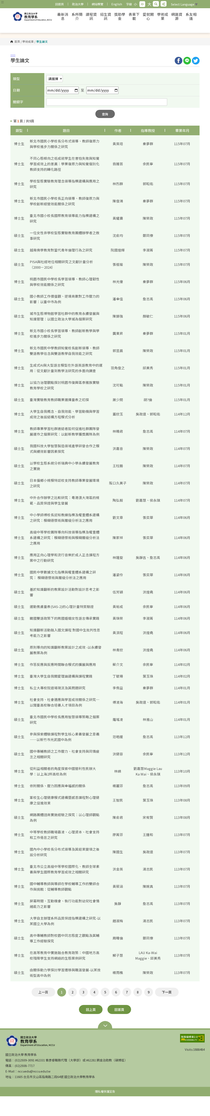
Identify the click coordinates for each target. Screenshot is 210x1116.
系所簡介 (77, 16)
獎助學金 (119, 16)
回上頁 (91, 1009)
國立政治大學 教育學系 (32, 16)
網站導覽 (97, 4)
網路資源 (176, 16)
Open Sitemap (105, 1026)
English (116, 4)
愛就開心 (148, 16)
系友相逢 (191, 16)
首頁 (17, 41)
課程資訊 (91, 16)
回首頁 (59, 4)
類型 (16, 78)
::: (2, 1)
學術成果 (162, 16)
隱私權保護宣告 (105, 1091)
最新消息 (62, 16)
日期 (16, 90)
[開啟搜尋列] (156, 4)
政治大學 (77, 4)
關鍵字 (18, 101)
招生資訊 (105, 16)
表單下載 (134, 16)
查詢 (105, 114)
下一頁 (167, 992)
